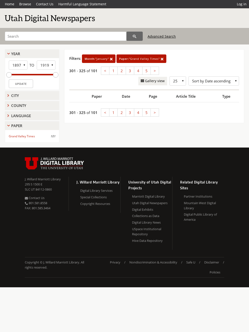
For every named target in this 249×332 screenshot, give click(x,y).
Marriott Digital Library (148, 196)
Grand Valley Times (22, 136)
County (18, 105)
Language (21, 115)
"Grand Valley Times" (140, 59)
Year (15, 53)
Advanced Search (162, 36)
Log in (242, 4)
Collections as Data (145, 216)
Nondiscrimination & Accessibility (153, 262)
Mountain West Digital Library (200, 205)
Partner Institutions (198, 196)
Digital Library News (146, 222)
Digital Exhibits (142, 209)
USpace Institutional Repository (146, 231)
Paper (16, 125)
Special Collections (93, 197)
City (15, 95)
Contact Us (44, 4)
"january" (97, 59)
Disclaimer (211, 262)
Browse (25, 4)
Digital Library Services (96, 190)
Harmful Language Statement (82, 4)
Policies (215, 272)
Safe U (190, 262)
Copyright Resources (95, 203)
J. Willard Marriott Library (43, 179)
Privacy (115, 262)
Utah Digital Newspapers (150, 203)
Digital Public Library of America (200, 217)
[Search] (134, 36)
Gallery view (154, 81)
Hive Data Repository (147, 240)
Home (9, 4)
